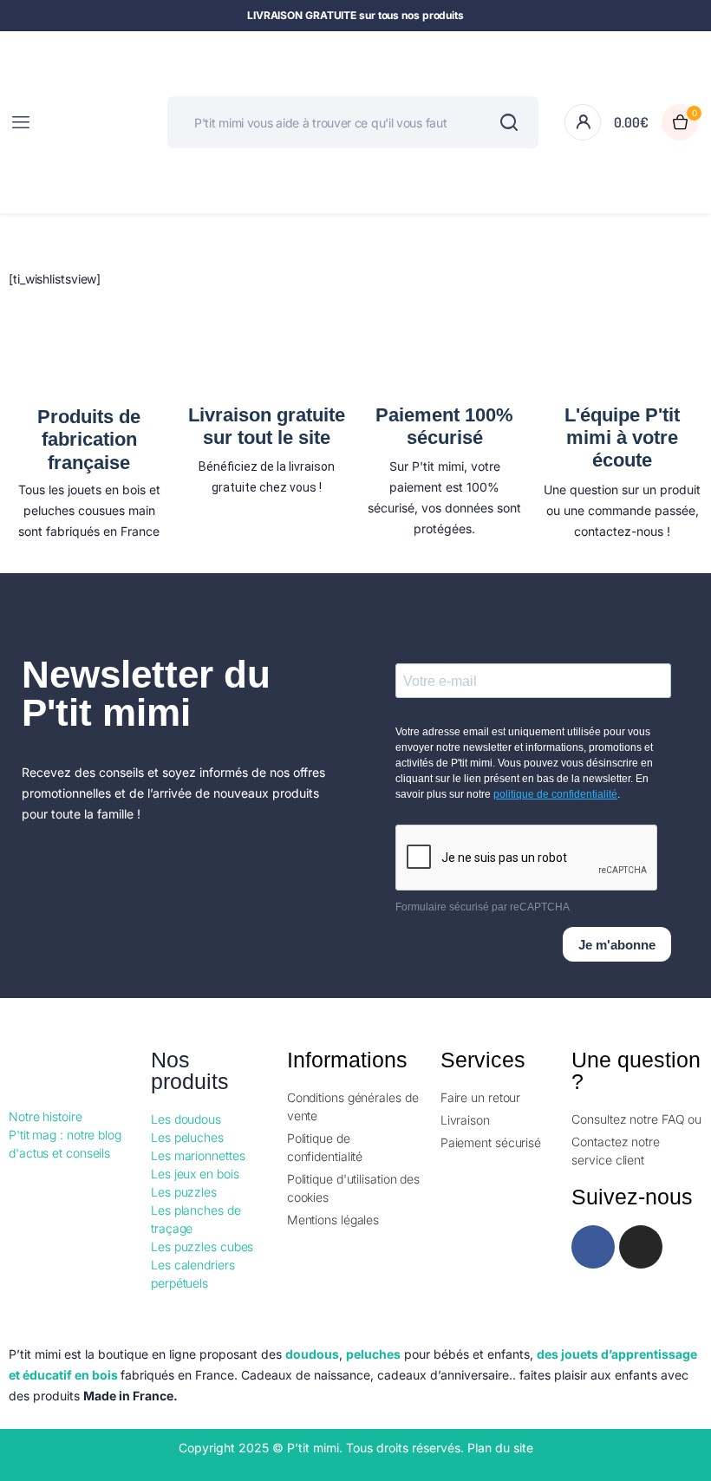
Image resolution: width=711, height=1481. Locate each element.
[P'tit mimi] (93, 122)
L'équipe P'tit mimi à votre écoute (622, 438)
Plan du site (500, 1447)
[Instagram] (640, 1247)
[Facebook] (593, 1247)
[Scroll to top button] (683, 1411)
